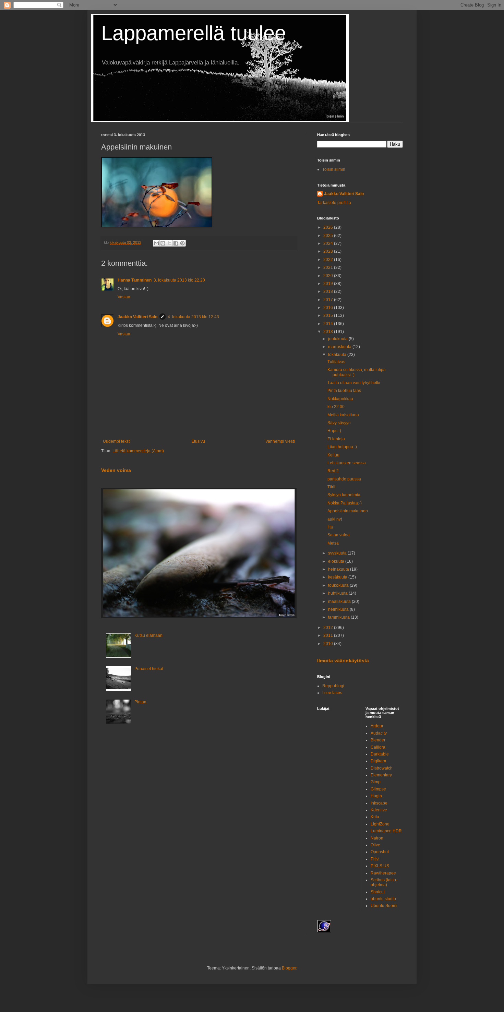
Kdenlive (379, 810)
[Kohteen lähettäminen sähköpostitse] (156, 243)
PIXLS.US (380, 866)
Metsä (333, 543)
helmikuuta (339, 609)
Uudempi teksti (117, 441)
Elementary (381, 775)
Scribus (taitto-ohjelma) (384, 882)
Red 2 (333, 470)
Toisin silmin (333, 169)
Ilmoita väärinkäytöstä (343, 660)
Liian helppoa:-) (342, 446)
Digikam (378, 761)
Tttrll (331, 487)
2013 (328, 331)
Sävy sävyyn (339, 422)
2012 (328, 627)
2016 (328, 307)
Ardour (377, 726)
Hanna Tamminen (135, 280)
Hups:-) (334, 430)
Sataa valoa (338, 535)
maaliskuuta (340, 601)
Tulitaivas (336, 361)
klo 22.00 (336, 406)
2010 (328, 643)
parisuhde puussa (344, 479)
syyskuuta (338, 553)
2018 (328, 291)
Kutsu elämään (148, 635)
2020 (328, 275)
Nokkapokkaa (340, 398)
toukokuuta (339, 585)
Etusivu (198, 441)
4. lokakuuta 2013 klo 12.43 (193, 316)
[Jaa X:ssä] (169, 243)
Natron (377, 838)
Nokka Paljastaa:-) (344, 503)
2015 (328, 315)
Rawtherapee (383, 873)
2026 (328, 227)
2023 (328, 251)
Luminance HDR (386, 831)
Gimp (376, 781)
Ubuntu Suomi (384, 905)
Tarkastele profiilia (334, 202)
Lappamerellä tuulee (193, 33)
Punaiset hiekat (148, 668)
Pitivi (375, 859)
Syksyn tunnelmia (343, 494)
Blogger (289, 968)
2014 (328, 323)
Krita (375, 816)
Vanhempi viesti (280, 441)
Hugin (376, 796)
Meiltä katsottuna (343, 415)
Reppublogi (333, 685)
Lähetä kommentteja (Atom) (138, 451)
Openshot (380, 851)
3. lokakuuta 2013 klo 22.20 (179, 280)
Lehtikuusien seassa (346, 463)
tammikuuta (339, 617)
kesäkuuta (338, 577)
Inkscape (379, 803)
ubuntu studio (383, 898)
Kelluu (333, 455)
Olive (375, 845)
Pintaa (140, 702)
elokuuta (336, 561)
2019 (328, 283)
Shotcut (378, 892)
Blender (378, 740)
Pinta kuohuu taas (344, 390)
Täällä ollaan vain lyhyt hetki (353, 382)
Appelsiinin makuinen (347, 511)
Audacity (379, 733)
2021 (328, 267)
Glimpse (378, 789)
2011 (328, 635)
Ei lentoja (336, 439)
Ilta (330, 527)
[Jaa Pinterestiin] (182, 243)
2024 (328, 243)
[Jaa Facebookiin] (175, 243)
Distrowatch (382, 768)
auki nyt (334, 519)
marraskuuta (340, 346)
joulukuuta (338, 338)
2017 (328, 299)
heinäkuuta (339, 569)
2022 (328, 259)
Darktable (380, 754)
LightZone (380, 824)
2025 (328, 235)
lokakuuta (337, 354)
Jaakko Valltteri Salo (137, 316)
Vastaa (124, 297)
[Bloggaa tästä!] (162, 243)
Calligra (378, 747)
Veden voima (116, 470)
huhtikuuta (338, 593)
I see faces (332, 692)
